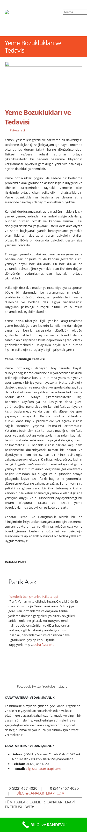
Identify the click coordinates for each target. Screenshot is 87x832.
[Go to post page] (10, 571)
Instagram (63, 686)
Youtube (49, 686)
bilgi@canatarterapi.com (43, 768)
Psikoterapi (17, 130)
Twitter (37, 686)
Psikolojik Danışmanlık (24, 596)
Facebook (24, 686)
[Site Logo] (34, 18)
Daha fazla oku (44, 644)
